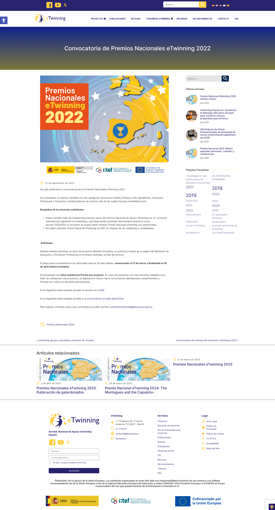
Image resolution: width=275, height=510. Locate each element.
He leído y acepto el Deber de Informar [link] (69, 463)
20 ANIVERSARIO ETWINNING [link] (221, 177)
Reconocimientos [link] (202, 19)
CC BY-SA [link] (211, 438)
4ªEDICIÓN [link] (192, 221)
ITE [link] (159, 455)
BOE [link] (102, 290)
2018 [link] (217, 188)
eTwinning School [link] (166, 451)
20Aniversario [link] (193, 214)
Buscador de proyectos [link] (169, 425)
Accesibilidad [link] (212, 443)
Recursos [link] (182, 19)
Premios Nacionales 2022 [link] (60, 324)
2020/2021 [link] (192, 200)
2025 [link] (189, 210)
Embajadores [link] (164, 446)
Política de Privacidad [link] (211, 427)
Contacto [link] (223, 19)
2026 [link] (215, 210)
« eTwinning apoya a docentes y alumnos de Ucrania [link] (65, 340)
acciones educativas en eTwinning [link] (224, 227)
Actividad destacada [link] (223, 232)
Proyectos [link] (97, 19)
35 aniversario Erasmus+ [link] (219, 216)
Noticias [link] (135, 19)
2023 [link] (189, 205)
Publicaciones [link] (117, 19)
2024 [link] (216, 205)
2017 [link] (190, 187)
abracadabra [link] (219, 221)
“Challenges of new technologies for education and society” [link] (198, 179)
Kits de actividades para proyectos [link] (169, 431)
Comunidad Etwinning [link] (158, 19)
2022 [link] (215, 201)
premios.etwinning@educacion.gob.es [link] (131, 306)
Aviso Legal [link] (211, 421)
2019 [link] (191, 195)
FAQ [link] (236, 19)
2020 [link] (215, 194)
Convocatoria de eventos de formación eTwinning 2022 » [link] (207, 340)
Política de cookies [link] (215, 433)
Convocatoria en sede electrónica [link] (105, 298)
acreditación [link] (192, 232)
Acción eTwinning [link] (195, 225)
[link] (3, 20)
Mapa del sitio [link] (212, 448)
